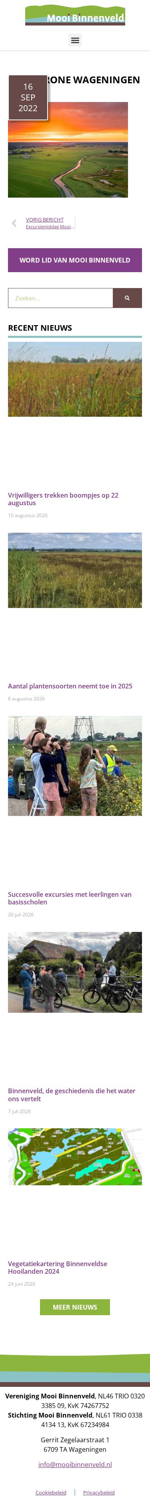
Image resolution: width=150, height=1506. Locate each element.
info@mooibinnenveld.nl (75, 1464)
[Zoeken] (127, 298)
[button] (75, 40)
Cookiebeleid (51, 1492)
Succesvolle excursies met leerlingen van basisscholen (70, 898)
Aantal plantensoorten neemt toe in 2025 (70, 686)
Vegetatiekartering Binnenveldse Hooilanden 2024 (57, 1267)
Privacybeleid (99, 1492)
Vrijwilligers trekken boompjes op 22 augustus (63, 499)
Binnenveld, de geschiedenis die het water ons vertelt (72, 1094)
